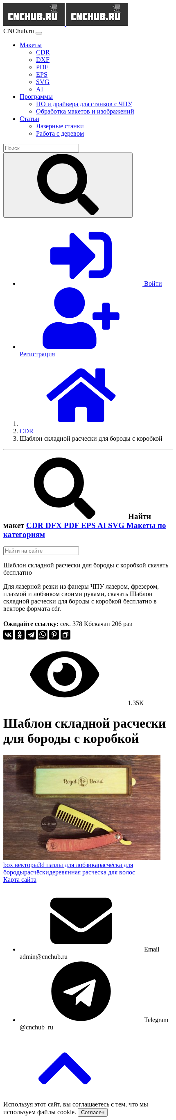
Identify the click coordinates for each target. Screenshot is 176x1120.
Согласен (92, 1112)
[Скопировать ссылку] (65, 635)
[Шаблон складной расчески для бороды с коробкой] (81, 857)
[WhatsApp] (42, 635)
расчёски (36, 872)
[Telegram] (31, 635)
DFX (54, 525)
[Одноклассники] (20, 635)
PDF (72, 525)
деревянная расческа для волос (92, 872)
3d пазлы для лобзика (68, 864)
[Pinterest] (54, 635)
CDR (35, 525)
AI (102, 525)
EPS (89, 525)
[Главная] (81, 423)
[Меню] (39, 33)
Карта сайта (19, 879)
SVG (117, 525)
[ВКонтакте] (8, 635)
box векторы (20, 864)
